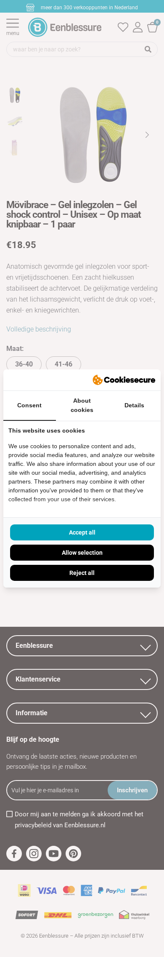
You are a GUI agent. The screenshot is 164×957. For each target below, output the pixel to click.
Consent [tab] (29, 405)
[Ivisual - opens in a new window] (124, 379)
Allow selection (82, 552)
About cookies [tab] (82, 405)
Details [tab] (134, 405)
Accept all (82, 532)
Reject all (82, 572)
